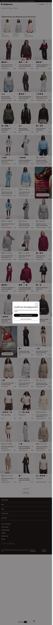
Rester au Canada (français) (26, 315)
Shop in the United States (25, 319)
